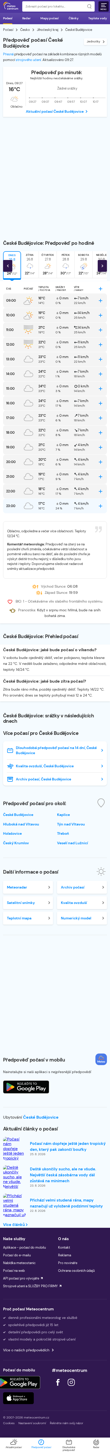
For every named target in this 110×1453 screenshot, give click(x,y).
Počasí (7, 18)
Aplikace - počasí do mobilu (24, 1247)
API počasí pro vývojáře (21, 1278)
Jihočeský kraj (47, 30)
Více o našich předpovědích (26, 1350)
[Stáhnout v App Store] (18, 1398)
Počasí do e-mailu (17, 1255)
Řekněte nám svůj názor (66, 1423)
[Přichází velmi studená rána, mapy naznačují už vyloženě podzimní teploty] (14, 1212)
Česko (25, 30)
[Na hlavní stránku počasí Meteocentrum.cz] (10, 6)
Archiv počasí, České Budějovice (43, 779)
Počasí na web (14, 1270)
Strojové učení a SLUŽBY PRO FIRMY (30, 1286)
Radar (26, 18)
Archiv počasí (72, 887)
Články (74, 18)
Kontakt (64, 1247)
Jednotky (93, 41)
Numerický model (76, 918)
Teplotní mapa (19, 918)
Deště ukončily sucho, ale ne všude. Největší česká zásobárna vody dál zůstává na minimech (63, 1175)
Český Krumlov (16, 843)
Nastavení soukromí (32, 1423)
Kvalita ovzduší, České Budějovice (45, 766)
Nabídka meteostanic (19, 1263)
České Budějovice (41, 1117)
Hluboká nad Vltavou (21, 824)
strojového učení (28, 60)
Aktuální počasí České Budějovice (55, 111)
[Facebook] (58, 1387)
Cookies (9, 1423)
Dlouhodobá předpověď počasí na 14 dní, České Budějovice (56, 750)
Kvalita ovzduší (74, 902)
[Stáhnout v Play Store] (18, 1382)
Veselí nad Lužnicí (72, 843)
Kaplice (63, 814)
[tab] (30, 264)
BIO (18, 601)
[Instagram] (71, 1387)
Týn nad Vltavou (71, 824)
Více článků (14, 1224)
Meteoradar (17, 887)
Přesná (8, 54)
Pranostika (26, 610)
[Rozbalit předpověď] (100, 288)
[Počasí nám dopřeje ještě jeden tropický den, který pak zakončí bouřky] (14, 1156)
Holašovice (12, 833)
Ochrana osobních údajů (76, 1270)
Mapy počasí (49, 18)
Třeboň (63, 833)
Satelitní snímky (21, 902)
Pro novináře (67, 1263)
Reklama (64, 1255)
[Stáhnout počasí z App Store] (26, 1086)
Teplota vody (97, 18)
